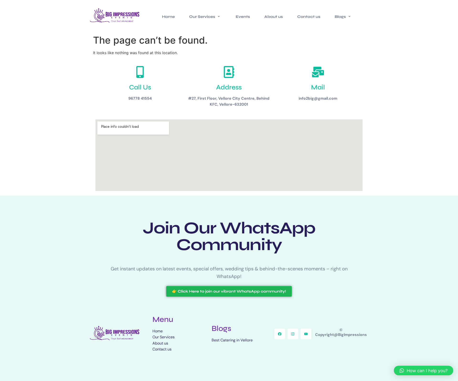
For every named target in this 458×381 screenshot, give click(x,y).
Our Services (202, 16)
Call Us (140, 87)
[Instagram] (292, 334)
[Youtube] (306, 334)
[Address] (229, 72)
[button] (423, 370)
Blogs (340, 16)
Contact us (308, 16)
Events (243, 16)
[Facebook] (279, 334)
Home (168, 16)
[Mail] (318, 72)
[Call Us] (140, 72)
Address (229, 87)
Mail (318, 87)
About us (273, 16)
